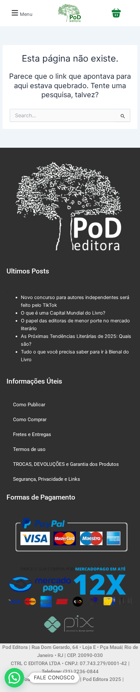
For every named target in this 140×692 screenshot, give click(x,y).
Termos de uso (29, 449)
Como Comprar (30, 419)
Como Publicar (29, 405)
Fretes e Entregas (32, 434)
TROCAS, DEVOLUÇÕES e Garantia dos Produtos (66, 464)
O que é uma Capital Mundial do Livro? (63, 313)
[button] (21, 13)
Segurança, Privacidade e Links (46, 479)
